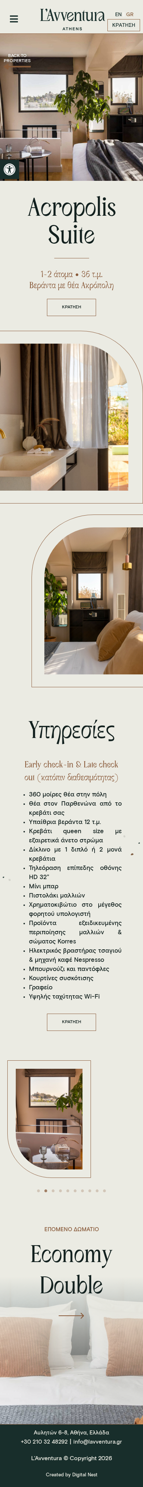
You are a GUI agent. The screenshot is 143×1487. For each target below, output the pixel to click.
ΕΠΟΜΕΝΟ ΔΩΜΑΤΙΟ (71, 1229)
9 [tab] (97, 1190)
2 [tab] (46, 1190)
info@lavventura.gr (97, 1442)
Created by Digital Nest (72, 1475)
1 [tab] (38, 1190)
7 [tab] (82, 1190)
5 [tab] (68, 1190)
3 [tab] (53, 1190)
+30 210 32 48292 (44, 1442)
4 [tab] (60, 1190)
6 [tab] (75, 1190)
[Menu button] (13, 19)
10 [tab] (104, 1190)
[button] (9, 169)
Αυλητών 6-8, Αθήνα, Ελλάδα (71, 1433)
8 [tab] (90, 1190)
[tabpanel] (72, 1119)
